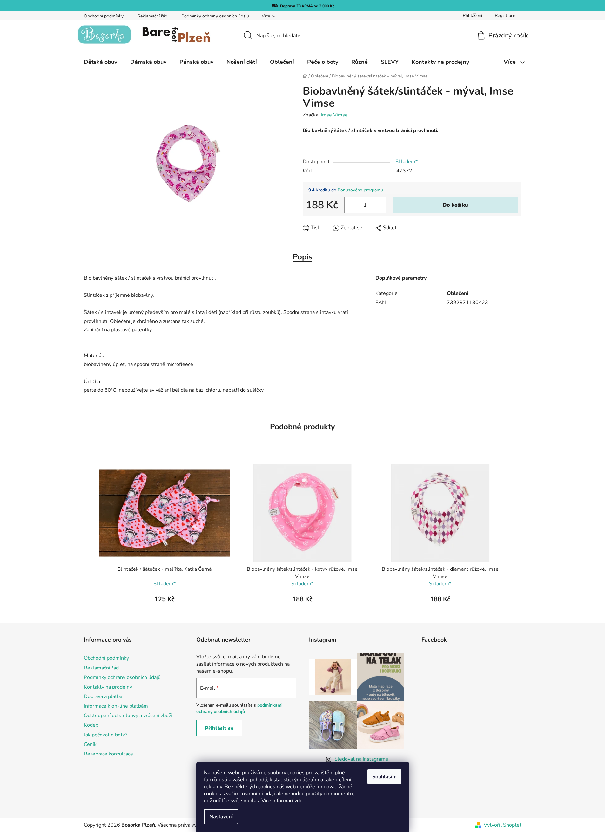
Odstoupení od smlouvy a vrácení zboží (128, 715)
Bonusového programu (360, 190)
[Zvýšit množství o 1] (381, 205)
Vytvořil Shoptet (502, 825)
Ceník (90, 744)
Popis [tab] (302, 257)
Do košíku (455, 205)
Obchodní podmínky (104, 16)
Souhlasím (384, 776)
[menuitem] (100, 62)
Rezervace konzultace (108, 753)
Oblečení (457, 293)
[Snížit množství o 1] (349, 205)
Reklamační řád (152, 16)
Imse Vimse (334, 114)
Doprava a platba (103, 696)
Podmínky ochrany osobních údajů (215, 16)
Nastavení (221, 816)
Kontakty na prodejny (108, 686)
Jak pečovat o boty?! (106, 734)
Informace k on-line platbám (116, 705)
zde (299, 800)
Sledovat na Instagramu (361, 758)
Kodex (91, 725)
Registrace (505, 15)
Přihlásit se (219, 728)
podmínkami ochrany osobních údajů (239, 708)
